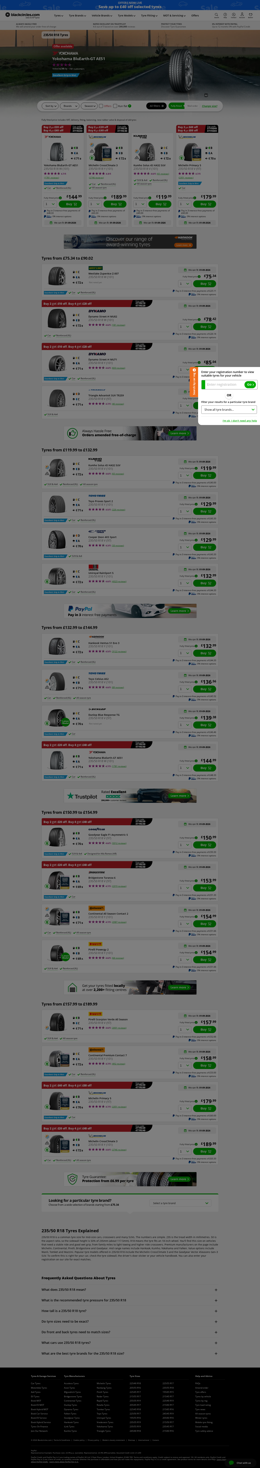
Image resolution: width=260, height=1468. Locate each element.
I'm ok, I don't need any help (240, 420)
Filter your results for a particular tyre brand (228, 402)
